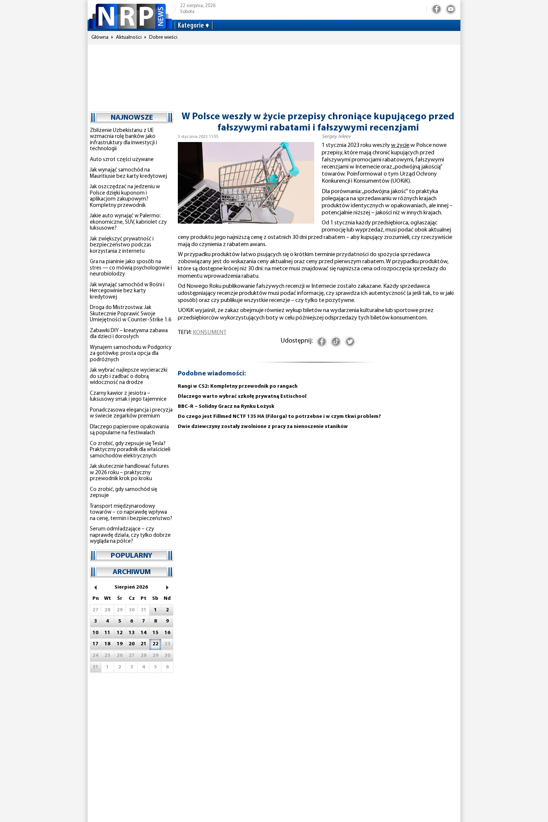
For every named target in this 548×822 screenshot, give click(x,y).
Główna (99, 37)
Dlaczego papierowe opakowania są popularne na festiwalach (129, 430)
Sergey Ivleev (336, 136)
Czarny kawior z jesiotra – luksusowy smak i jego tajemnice (128, 397)
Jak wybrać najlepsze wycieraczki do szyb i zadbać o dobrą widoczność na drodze (128, 376)
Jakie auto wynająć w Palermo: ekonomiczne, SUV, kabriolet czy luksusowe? (128, 222)
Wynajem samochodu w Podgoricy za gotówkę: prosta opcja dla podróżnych (130, 354)
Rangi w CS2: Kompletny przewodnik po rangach (237, 386)
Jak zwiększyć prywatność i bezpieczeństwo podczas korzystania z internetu (122, 245)
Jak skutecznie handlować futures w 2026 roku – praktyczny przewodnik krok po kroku (129, 473)
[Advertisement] (274, 75)
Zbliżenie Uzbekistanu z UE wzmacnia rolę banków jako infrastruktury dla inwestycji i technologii (123, 140)
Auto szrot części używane (122, 160)
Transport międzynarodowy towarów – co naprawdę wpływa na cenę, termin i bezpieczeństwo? (131, 513)
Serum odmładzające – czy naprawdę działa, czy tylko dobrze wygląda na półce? (130, 535)
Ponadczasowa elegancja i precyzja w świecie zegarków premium (131, 413)
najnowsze (132, 118)
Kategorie (191, 25)
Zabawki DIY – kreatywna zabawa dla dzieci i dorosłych (129, 334)
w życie (400, 145)
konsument (209, 333)
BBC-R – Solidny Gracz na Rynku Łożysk (226, 406)
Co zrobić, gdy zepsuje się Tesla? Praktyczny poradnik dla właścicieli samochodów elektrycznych (130, 450)
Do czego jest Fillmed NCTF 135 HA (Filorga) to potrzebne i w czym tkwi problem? (279, 416)
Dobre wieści (163, 37)
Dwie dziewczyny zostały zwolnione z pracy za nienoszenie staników (263, 426)
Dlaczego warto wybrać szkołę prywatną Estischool (242, 396)
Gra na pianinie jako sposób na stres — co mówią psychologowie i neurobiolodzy (131, 268)
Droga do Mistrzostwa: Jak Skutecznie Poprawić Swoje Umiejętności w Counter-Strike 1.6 (130, 314)
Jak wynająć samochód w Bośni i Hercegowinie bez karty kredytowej (127, 291)
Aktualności (129, 37)
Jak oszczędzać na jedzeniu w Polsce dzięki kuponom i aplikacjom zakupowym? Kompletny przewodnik (125, 196)
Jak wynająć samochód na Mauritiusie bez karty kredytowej (128, 173)
